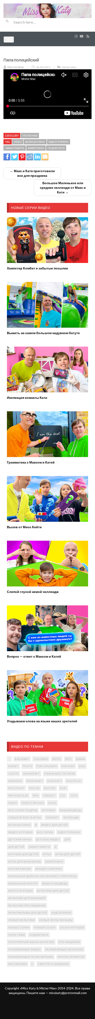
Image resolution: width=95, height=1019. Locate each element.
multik (34, 788)
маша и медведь (55, 883)
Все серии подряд (22, 810)
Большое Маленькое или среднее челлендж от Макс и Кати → (63, 187)
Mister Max (69, 67)
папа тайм (16, 934)
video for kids (32, 802)
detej (56, 758)
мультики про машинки (27, 905)
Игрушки (48, 810)
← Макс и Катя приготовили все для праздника (32, 173)
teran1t (49, 795)
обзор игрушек (72, 927)
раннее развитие (71, 956)
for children (46, 766)
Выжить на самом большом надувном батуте (43, 333)
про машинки (69, 941)
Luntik (13, 773)
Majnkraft (31, 773)
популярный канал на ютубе (31, 941)
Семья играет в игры (24, 817)
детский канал (20, 839)
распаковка (17, 963)
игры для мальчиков (24, 861)
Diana (80, 758)
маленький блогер (23, 883)
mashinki (15, 780)
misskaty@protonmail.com (68, 993)
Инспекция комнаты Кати (27, 398)
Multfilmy (16, 788)
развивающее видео (24, 949)
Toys (73, 795)
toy (63, 795)
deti (68, 758)
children (41, 758)
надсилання (61, 912)
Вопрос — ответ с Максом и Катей (34, 656)
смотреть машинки (53, 963)
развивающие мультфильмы (30, 956)
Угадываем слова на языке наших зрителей (42, 721)
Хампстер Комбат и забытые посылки (37, 268)
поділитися (56, 147)
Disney (13, 766)
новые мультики (21, 919)
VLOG (52, 802)
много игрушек (20, 890)
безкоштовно (35, 141)
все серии (45, 832)
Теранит (52, 817)
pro (36, 795)
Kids (82, 766)
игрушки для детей (23, 854)
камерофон (36, 147)
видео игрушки (20, 832)
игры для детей (67, 854)
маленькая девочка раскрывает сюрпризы (42, 876)
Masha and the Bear (59, 773)
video (17, 141)
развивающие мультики (64, 949)
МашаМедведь (71, 810)
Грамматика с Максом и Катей (31, 462)
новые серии (19, 927)
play (63, 788)
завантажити (14, 147)
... (9, 758)
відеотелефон (58, 141)
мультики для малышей (27, 898)
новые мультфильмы (56, 919)
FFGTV (27, 766)
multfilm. (73, 780)
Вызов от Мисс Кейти (24, 527)
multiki (50, 788)
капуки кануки (19, 868)
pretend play (18, 795)
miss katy (54, 780)
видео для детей (54, 824)
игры (47, 854)
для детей (16, 846)
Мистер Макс (15, 67)
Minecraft (35, 780)
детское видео (48, 839)
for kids (68, 766)
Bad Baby (22, 758)
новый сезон (45, 927)
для (67, 839)
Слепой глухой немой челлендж (33, 592)
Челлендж (71, 817)
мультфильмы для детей (27, 912)
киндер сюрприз (49, 868)
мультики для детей (53, 890)
